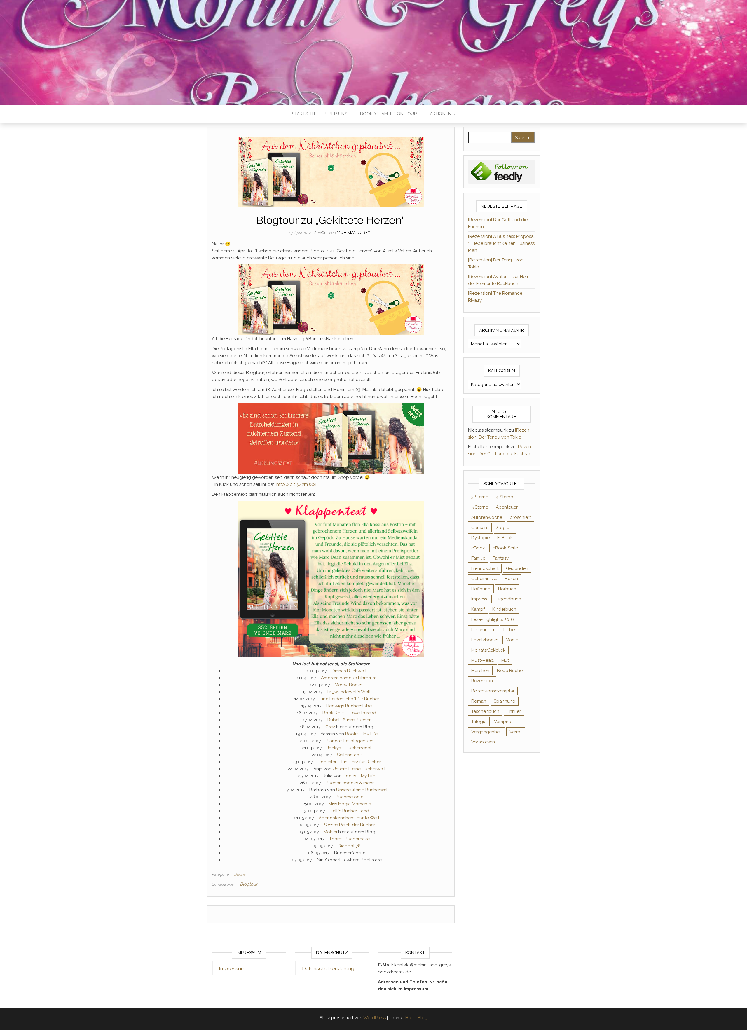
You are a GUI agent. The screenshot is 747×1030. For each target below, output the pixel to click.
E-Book (505, 537)
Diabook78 (349, 846)
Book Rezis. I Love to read (349, 712)
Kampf (478, 609)
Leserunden (483, 629)
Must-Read (482, 660)
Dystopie (480, 537)
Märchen (480, 670)
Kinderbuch (504, 609)
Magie (512, 640)
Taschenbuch (485, 711)
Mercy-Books (348, 684)
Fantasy (501, 558)
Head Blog (416, 1017)
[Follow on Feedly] (501, 171)
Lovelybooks (484, 640)
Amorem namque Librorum (348, 677)
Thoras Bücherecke (349, 839)
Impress (479, 599)
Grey (330, 726)
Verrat (515, 731)
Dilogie (502, 527)
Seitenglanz (349, 754)
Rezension (482, 680)
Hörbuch (507, 588)
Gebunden (517, 568)
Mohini (330, 832)
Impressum (232, 968)
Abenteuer (507, 507)
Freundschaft (484, 568)
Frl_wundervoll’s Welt (349, 691)
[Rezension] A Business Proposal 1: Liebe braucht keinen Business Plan (501, 243)
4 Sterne (504, 497)
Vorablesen (483, 742)
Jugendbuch (508, 599)
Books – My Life (361, 733)
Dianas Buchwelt (349, 670)
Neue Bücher (510, 670)
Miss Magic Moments (350, 803)
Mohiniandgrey (353, 232)
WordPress (374, 1017)
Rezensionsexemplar (492, 691)
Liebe (509, 629)
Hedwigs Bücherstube (349, 705)
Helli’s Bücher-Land (349, 810)
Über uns (336, 113)
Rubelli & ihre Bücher (349, 719)
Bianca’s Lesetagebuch (350, 740)
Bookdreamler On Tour (389, 113)
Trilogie (478, 721)
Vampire (502, 721)
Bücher (240, 874)
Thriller (514, 711)
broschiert (520, 517)
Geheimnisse (484, 578)
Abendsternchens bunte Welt (349, 817)
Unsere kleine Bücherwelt (359, 768)
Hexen (511, 578)
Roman (478, 701)
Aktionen (441, 113)
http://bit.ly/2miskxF (297, 484)
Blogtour (248, 884)
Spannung (504, 701)
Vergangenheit (486, 731)
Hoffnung (481, 588)
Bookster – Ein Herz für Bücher (349, 761)
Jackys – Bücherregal (349, 747)
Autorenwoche (486, 517)
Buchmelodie (349, 796)
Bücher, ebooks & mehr (350, 782)
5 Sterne (479, 507)
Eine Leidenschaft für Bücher (349, 698)
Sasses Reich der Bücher (349, 825)
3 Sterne (479, 497)
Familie (478, 558)
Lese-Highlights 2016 (492, 619)
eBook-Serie (505, 548)
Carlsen (479, 527)
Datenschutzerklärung (328, 968)
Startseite (304, 113)
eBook (478, 548)
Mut (505, 660)
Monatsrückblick (488, 650)
